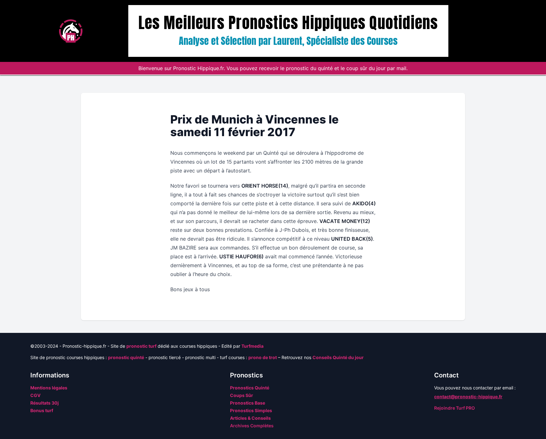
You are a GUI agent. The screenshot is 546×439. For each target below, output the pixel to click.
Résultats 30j (44, 403)
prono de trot (262, 357)
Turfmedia (252, 346)
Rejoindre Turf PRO (454, 408)
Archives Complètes (252, 425)
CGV (35, 395)
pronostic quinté (126, 357)
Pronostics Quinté (249, 387)
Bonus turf (41, 410)
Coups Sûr (241, 395)
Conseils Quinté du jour (338, 357)
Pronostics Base (247, 403)
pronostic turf (141, 346)
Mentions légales (48, 387)
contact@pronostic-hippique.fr (468, 396)
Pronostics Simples (251, 410)
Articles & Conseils (250, 418)
